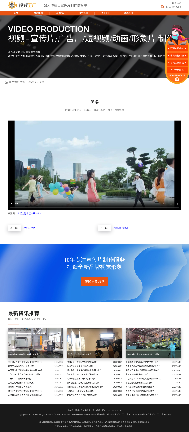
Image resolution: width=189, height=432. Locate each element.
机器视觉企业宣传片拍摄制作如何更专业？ (85, 387)
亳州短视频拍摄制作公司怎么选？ (140, 374)
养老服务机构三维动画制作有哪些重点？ (143, 366)
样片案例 (38, 13)
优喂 (41, 82)
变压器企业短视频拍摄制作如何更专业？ (25, 370)
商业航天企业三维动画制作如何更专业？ (25, 362)
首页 (16, 13)
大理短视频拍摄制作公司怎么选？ (81, 379)
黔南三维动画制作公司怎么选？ (21, 366)
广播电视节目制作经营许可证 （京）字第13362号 (116, 414)
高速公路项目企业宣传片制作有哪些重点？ (144, 379)
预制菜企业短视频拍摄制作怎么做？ (82, 362)
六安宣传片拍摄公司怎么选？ (20, 379)
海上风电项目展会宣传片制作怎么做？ (142, 395)
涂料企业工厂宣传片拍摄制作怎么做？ (83, 383)
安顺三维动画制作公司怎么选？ (21, 383)
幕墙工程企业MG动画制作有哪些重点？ (143, 370)
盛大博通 (43, 422)
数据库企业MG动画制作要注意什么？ (83, 374)
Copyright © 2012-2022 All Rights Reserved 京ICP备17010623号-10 (45, 414)
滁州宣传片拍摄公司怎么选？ (20, 387)
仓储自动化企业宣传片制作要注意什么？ (25, 395)
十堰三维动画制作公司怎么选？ (139, 383)
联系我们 (128, 13)
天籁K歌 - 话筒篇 (120, 228)
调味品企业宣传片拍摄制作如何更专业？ (84, 370)
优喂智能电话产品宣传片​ (29, 213)
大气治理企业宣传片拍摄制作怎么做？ (24, 374)
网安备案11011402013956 (83, 414)
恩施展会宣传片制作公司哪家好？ (140, 391)
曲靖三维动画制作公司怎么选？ (80, 366)
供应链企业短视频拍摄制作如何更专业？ (25, 391)
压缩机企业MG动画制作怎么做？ (81, 391)
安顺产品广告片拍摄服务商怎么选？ (82, 395)
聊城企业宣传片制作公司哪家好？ (140, 387)
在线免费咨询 (94, 281)
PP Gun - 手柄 (29, 228)
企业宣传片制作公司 (127, 422)
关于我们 (105, 13)
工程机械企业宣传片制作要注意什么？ (142, 362)
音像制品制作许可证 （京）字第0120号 (154, 414)
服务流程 (83, 13)
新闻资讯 (60, 13)
